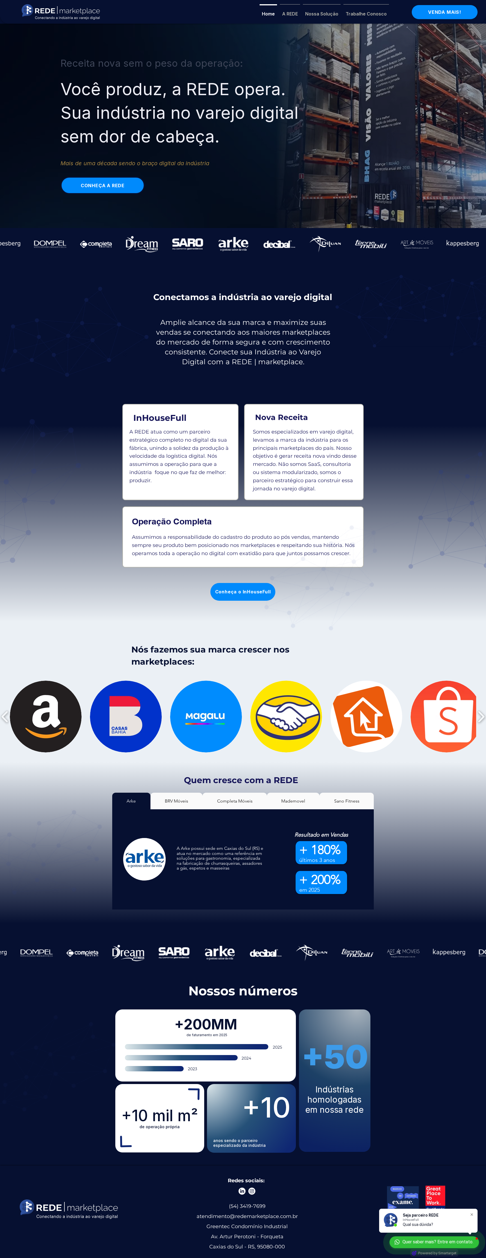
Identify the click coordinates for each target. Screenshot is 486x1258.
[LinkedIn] (242, 1191)
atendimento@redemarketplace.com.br (247, 1216)
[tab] (131, 801)
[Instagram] (251, 1191)
